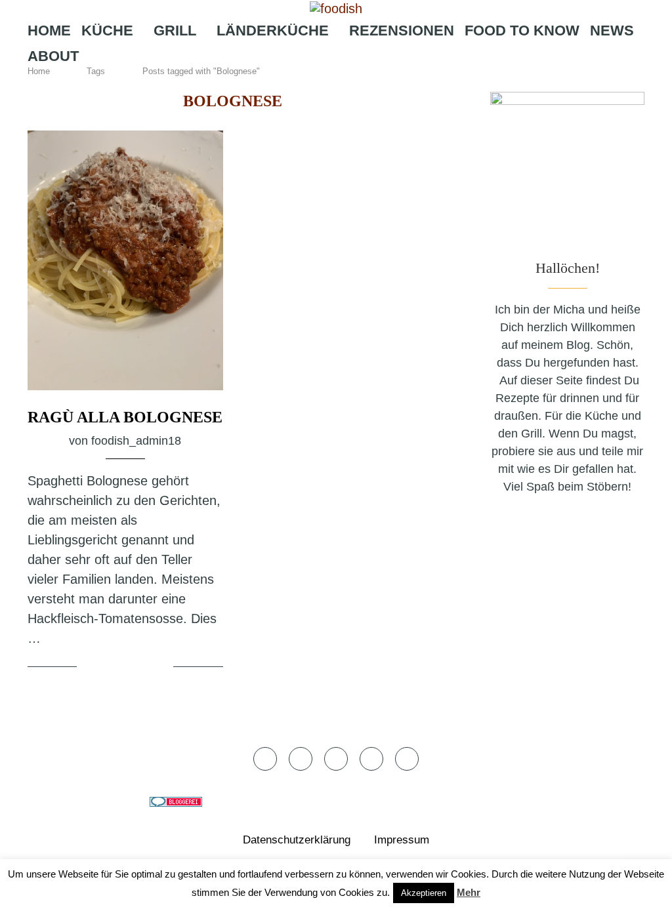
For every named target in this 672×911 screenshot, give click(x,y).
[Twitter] (309, 82)
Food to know (522, 30)
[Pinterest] (349, 82)
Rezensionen (401, 30)
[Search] (401, 82)
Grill (175, 30)
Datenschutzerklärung (296, 840)
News (612, 30)
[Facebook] (291, 82)
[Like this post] (89, 667)
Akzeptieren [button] (423, 893)
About (53, 56)
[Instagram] (328, 82)
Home (49, 30)
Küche (107, 30)
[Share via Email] (161, 667)
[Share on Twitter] (127, 667)
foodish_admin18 (136, 440)
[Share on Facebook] (111, 667)
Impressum (401, 840)
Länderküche (273, 30)
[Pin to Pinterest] (143, 667)
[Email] (371, 82)
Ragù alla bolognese (125, 417)
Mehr (468, 892)
